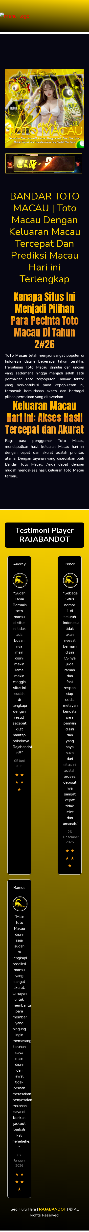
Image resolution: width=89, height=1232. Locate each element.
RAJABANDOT (52, 1209)
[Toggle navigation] (84, 16)
